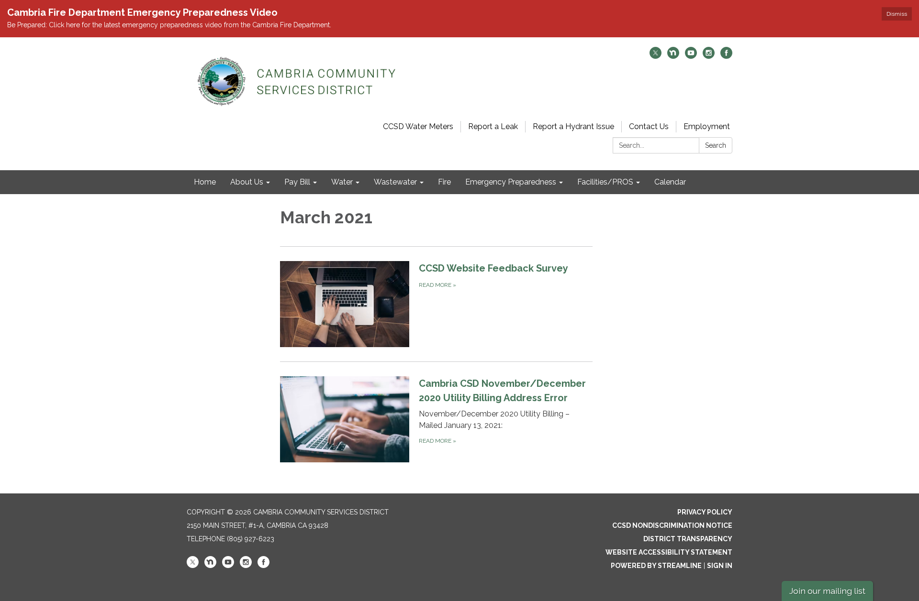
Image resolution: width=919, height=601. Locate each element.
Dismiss (896, 14)
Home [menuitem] (205, 181)
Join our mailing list (827, 591)
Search (715, 145)
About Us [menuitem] (246, 181)
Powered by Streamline (656, 565)
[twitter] (655, 56)
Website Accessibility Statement (668, 552)
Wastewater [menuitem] (395, 181)
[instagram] (709, 56)
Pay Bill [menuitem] (297, 181)
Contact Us (649, 126)
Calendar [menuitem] (670, 181)
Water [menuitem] (342, 181)
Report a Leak (493, 126)
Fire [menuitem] (444, 181)
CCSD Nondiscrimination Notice (672, 525)
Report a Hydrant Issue (573, 126)
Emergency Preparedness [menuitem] (510, 181)
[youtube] (691, 56)
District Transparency (687, 539)
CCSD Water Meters (418, 126)
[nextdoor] (673, 56)
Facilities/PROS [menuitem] (605, 181)
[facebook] (726, 56)
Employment (707, 126)
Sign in (719, 565)
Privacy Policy (704, 512)
